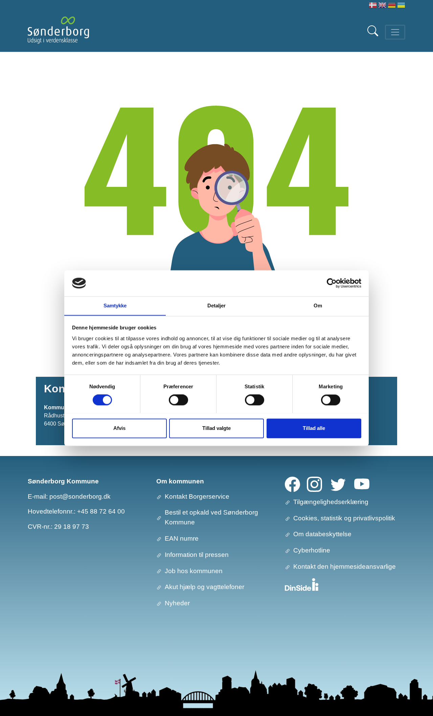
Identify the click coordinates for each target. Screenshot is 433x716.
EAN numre (182, 538)
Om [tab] (318, 305)
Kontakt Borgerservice (197, 496)
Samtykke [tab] (115, 305)
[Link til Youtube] (361, 483)
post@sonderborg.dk (80, 496)
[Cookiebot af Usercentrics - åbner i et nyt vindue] (331, 283)
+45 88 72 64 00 (101, 511)
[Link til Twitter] (338, 483)
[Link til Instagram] (314, 483)
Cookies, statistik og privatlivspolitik (344, 518)
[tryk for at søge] (373, 34)
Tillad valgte (216, 428)
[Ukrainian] (401, 6)
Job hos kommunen (194, 570)
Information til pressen (197, 554)
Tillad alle (314, 428)
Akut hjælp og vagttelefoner (204, 586)
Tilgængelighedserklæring (330, 501)
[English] (382, 6)
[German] (392, 6)
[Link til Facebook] (292, 483)
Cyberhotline (311, 550)
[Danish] (373, 6)
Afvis (119, 428)
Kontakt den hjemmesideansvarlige (344, 566)
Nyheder (177, 603)
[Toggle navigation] (395, 32)
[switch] (178, 399)
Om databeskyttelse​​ (322, 534)
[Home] (58, 32)
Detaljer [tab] (216, 305)
